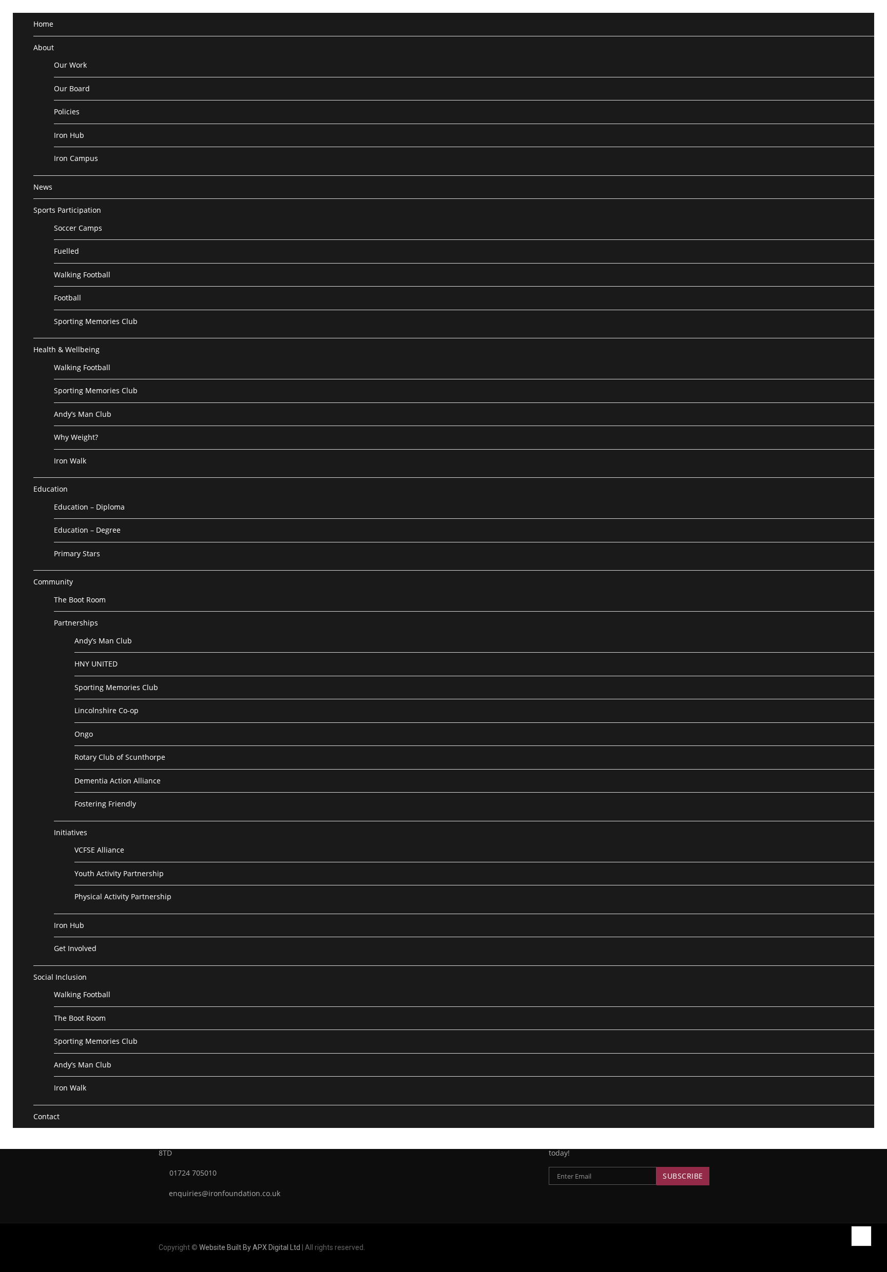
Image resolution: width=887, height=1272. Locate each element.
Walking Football (82, 274)
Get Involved (75, 948)
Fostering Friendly (105, 804)
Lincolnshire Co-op (106, 710)
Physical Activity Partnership (122, 896)
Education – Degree (87, 530)
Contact (46, 1116)
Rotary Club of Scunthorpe (119, 757)
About (43, 47)
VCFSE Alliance (99, 850)
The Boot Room (80, 599)
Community (53, 582)
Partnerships (76, 623)
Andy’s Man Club (82, 414)
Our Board (72, 88)
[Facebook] (712, 1248)
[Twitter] (725, 1248)
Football (67, 297)
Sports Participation (67, 210)
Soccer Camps (78, 228)
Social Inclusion (60, 977)
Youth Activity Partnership (119, 873)
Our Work (70, 65)
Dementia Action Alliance (117, 780)
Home (43, 24)
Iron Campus (76, 158)
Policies (67, 111)
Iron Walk (70, 461)
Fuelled (66, 251)
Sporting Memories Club (96, 321)
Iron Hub (69, 135)
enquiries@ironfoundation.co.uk (223, 1193)
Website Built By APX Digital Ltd (249, 1247)
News (42, 187)
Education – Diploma (89, 507)
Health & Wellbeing (66, 349)
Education (50, 489)
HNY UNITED (96, 664)
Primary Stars (77, 553)
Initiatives (70, 832)
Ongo (83, 734)
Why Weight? (76, 437)
